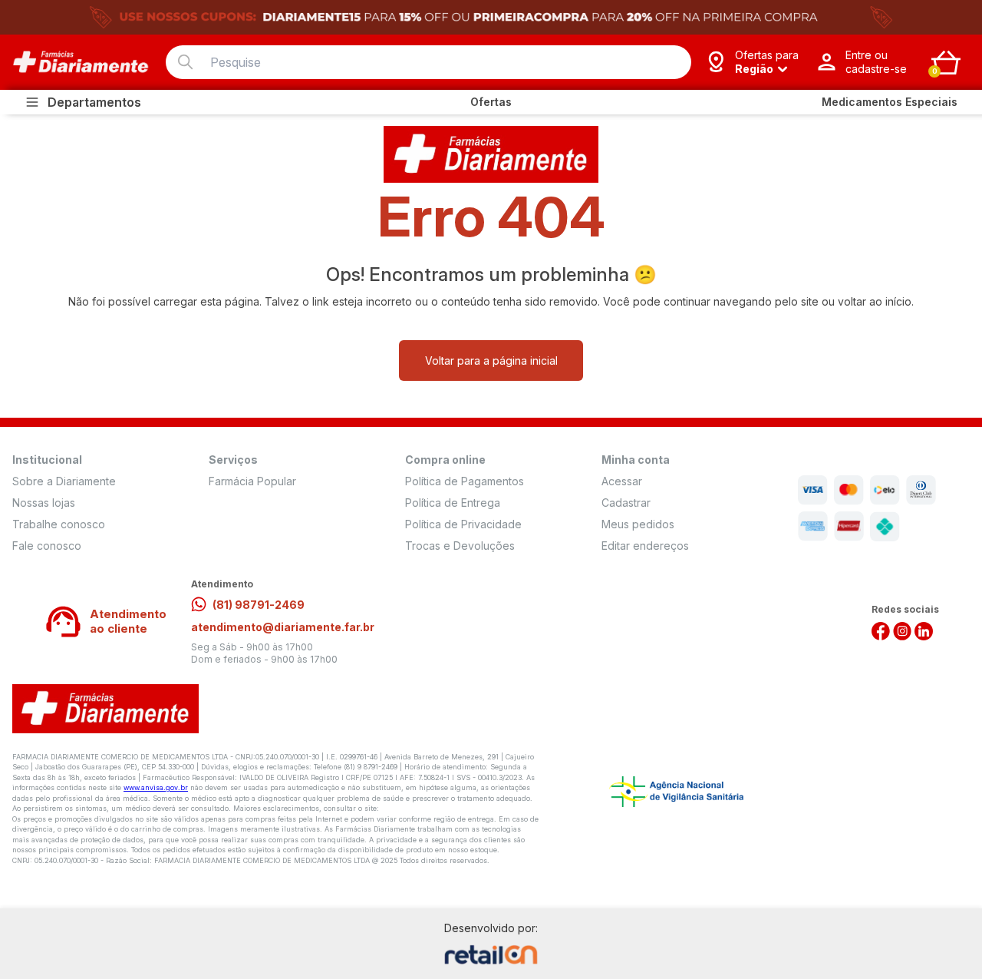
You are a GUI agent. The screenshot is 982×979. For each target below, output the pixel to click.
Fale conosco (46, 545)
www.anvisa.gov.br (156, 787)
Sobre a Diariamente (64, 481)
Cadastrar (626, 502)
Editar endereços (645, 545)
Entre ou (876, 61)
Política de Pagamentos (464, 481)
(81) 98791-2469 (259, 604)
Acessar (621, 481)
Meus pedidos (637, 524)
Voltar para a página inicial (491, 360)
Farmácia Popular (252, 481)
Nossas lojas (43, 502)
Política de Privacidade (463, 524)
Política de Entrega (452, 502)
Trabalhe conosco (58, 524)
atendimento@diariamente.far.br (282, 626)
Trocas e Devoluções (460, 545)
